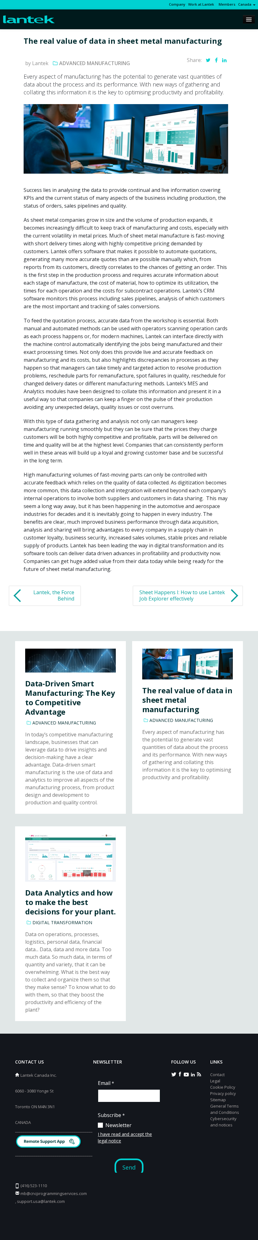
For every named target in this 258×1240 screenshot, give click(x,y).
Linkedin (192, 1073)
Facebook (179, 1073)
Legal (215, 1081)
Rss (198, 1073)
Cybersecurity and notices (223, 1122)
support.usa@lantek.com (41, 1201)
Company (177, 4)
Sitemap (218, 1100)
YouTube (186, 1073)
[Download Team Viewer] (49, 1142)
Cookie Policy (222, 1087)
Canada (245, 4)
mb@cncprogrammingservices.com (53, 1193)
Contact (217, 1074)
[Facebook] (216, 60)
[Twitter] (208, 60)
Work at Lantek (201, 4)
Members (226, 4)
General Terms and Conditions (224, 1109)
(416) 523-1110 (33, 1185)
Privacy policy (223, 1093)
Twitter (173, 1073)
